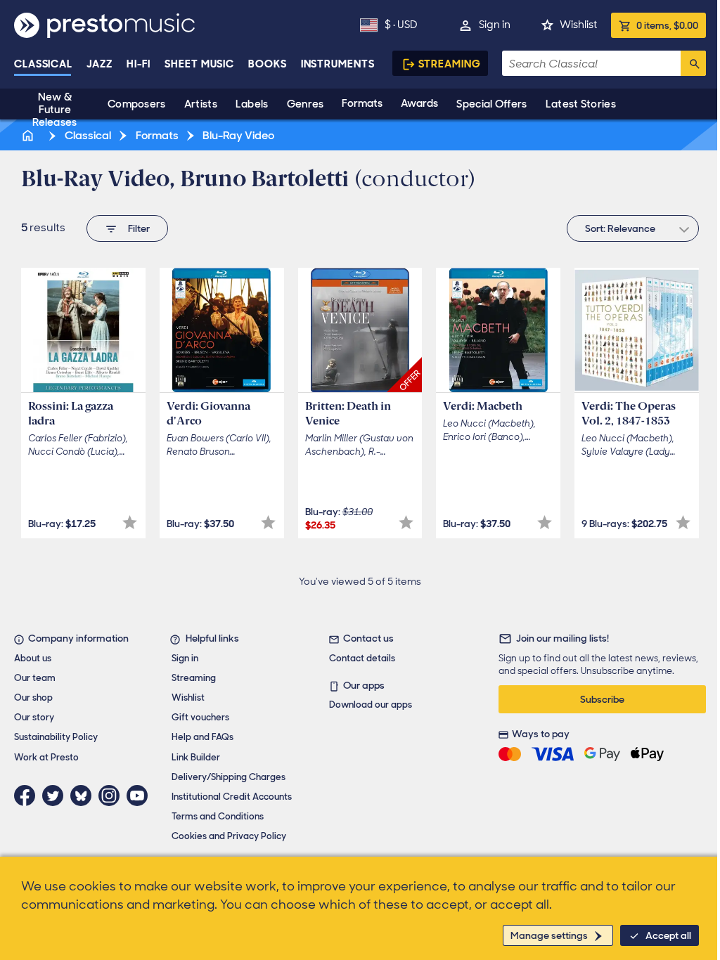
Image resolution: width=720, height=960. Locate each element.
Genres (305, 104)
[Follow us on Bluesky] (84, 795)
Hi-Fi (139, 64)
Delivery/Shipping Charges (228, 777)
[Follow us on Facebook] (28, 795)
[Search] (693, 63)
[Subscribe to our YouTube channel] (141, 795)
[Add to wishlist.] (130, 522)
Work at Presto (46, 757)
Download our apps (370, 705)
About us (32, 658)
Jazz (99, 64)
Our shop (33, 697)
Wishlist (578, 25)
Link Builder (196, 757)
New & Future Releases (54, 109)
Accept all (668, 935)
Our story (34, 717)
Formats (362, 103)
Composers (137, 104)
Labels (252, 104)
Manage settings (549, 935)
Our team (35, 678)
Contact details (362, 658)
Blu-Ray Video (237, 135)
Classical (43, 64)
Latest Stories (581, 104)
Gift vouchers (200, 717)
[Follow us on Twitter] (56, 795)
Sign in (494, 25)
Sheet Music (199, 64)
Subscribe (602, 699)
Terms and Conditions (218, 816)
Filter (139, 228)
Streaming (449, 64)
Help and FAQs (202, 737)
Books (267, 64)
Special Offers (491, 104)
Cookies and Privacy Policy (229, 836)
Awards (419, 103)
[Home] (29, 135)
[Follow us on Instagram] (112, 795)
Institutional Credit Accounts (232, 797)
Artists (200, 104)
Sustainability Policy (56, 737)
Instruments (338, 64)
